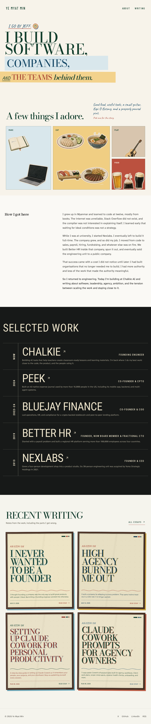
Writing (140, 8)
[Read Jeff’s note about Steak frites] (94, 176)
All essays (135, 522)
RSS (144, 716)
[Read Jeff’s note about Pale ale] (117, 181)
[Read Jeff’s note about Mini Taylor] (133, 150)
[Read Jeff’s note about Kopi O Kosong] (128, 181)
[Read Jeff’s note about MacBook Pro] (33, 175)
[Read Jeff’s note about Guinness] (139, 181)
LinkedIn (135, 716)
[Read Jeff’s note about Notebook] (19, 143)
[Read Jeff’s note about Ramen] (97, 140)
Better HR (46, 433)
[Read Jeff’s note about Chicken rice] (70, 141)
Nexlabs (42, 458)
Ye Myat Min (16, 8)
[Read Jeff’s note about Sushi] (69, 176)
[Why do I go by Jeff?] (35, 26)
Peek (33, 378)
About (126, 8)
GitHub (125, 716)
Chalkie (41, 351)
